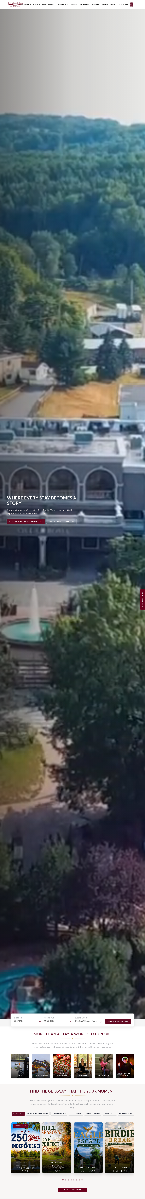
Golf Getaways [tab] (76, 1114)
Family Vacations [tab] (59, 1114)
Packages (95, 4)
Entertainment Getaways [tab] (37, 1114)
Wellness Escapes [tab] (126, 1114)
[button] (63, 1180)
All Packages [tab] (18, 1114)
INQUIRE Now (142, 601)
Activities (37, 4)
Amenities (27, 4)
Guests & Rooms (82, 1018)
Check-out (49, 1018)
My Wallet (113, 4)
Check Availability (118, 1021)
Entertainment (48, 4)
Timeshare (104, 4)
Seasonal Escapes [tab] (93, 1114)
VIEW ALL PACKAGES (72, 1190)
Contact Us (123, 4)
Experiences (62, 4)
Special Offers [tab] (109, 1114)
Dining (73, 4)
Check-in (18, 1018)
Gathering (84, 4)
